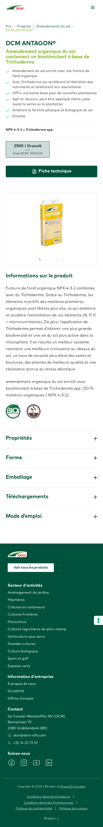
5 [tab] (53, 259)
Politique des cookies (73, 808)
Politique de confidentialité (34, 808)
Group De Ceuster (73, 786)
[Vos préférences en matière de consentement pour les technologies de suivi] (98, 620)
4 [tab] (50, 259)
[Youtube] (36, 763)
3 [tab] (46, 259)
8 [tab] (63, 259)
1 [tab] (39, 259)
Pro (8, 26)
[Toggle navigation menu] (92, 7)
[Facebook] (11, 763)
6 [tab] (56, 259)
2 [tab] (43, 259)
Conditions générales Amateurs (48, 796)
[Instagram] (24, 763)
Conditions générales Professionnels (48, 802)
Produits (24, 26)
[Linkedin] (49, 763)
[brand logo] (15, 7)
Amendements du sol (53, 26)
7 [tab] (60, 259)
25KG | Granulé (28, 149)
